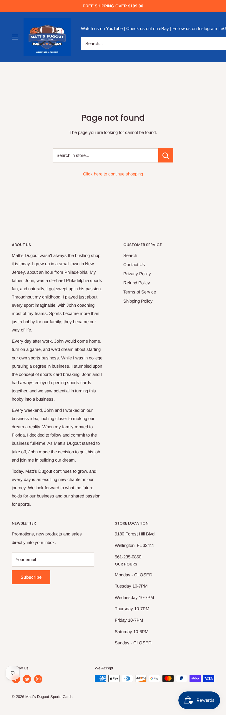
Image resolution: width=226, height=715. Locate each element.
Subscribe (31, 577)
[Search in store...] (165, 155)
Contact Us (134, 264)
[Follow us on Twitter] (27, 679)
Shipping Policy (138, 300)
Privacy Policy (137, 273)
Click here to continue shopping (113, 173)
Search (130, 255)
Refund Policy (136, 282)
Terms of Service (139, 291)
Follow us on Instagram (194, 28)
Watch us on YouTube (102, 28)
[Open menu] (15, 37)
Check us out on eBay (147, 28)
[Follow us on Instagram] (38, 679)
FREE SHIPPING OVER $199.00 (113, 6)
